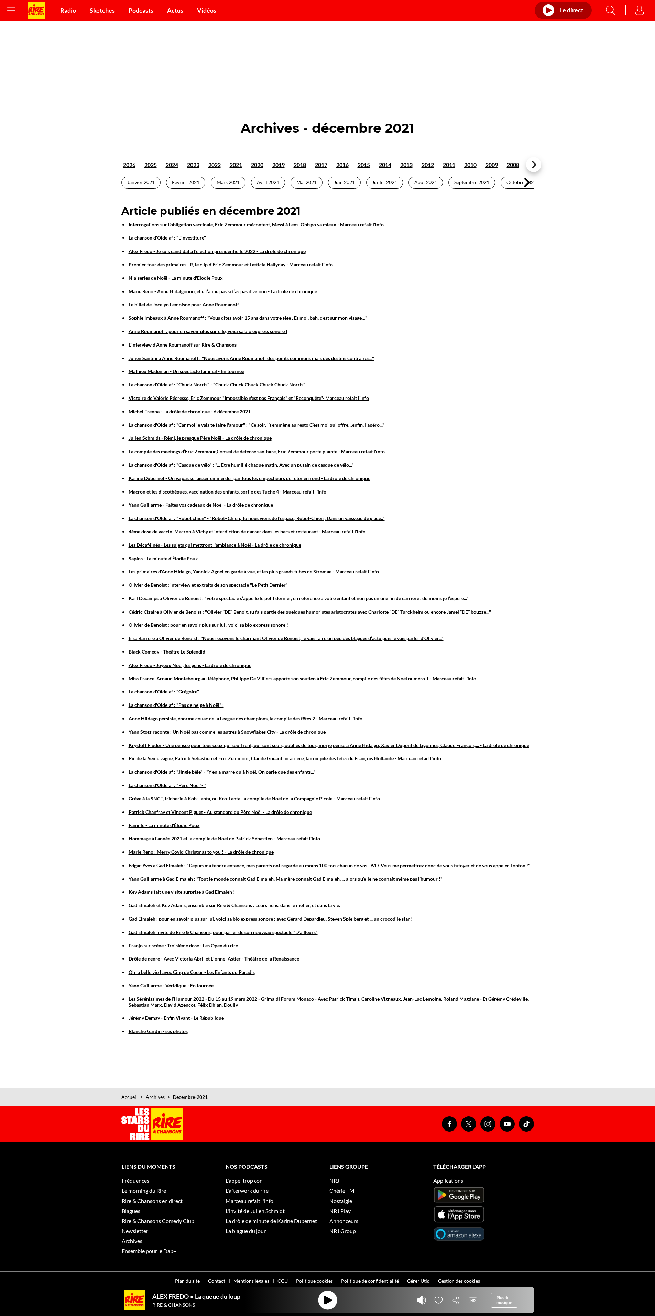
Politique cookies (314, 1281)
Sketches (102, 10)
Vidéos (206, 10)
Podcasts (141, 10)
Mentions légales (251, 1281)
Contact (216, 1281)
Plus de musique (504, 1300)
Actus (175, 10)
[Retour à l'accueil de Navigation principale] (36, 10)
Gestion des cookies (459, 1281)
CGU (282, 1281)
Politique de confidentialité (370, 1281)
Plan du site (187, 1281)
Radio (68, 10)
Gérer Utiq (418, 1281)
